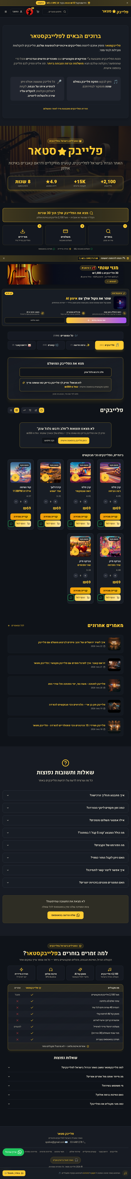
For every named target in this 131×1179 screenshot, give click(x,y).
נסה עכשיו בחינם (98, 320)
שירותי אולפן (75, 1151)
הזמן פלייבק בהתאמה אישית (74, 440)
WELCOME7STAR (89, 258)
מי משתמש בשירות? (112, 1086)
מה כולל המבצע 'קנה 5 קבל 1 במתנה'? (101, 833)
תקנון (93, 1173)
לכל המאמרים (18, 625)
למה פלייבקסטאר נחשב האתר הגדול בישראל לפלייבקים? (92, 1067)
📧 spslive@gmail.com (56, 1142)
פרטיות (86, 1173)
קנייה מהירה (110, 517)
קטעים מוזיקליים (89, 1151)
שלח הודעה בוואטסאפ (63, 915)
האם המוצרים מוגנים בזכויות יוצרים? (101, 882)
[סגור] (127, 3)
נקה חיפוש (49, 440)
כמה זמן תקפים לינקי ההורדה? (105, 808)
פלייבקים (113, 1151)
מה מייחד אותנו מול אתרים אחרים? (104, 1077)
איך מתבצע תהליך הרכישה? (107, 795)
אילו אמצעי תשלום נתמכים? (106, 820)
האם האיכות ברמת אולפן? (109, 1095)
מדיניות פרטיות (46, 1151)
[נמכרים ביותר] (24, 410)
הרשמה (41, 2)
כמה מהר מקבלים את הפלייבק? (106, 1104)
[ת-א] (30, 410)
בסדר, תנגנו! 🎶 (12, 1173)
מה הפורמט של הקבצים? (109, 845)
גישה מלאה (35, 320)
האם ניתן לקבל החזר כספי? (107, 857)
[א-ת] (35, 410)
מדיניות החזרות (31, 1151)
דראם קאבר (103, 1151)
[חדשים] (41, 410)
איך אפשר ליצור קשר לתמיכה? (105, 870)
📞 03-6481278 (78, 1142)
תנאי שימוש (59, 1151)
